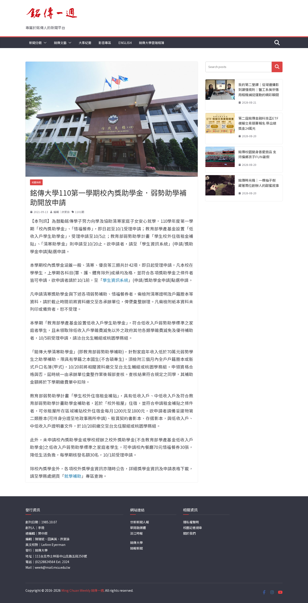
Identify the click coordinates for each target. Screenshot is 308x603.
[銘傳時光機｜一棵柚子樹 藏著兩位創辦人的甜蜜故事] (220, 188)
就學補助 (72, 476)
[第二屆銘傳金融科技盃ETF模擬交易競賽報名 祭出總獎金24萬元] (220, 128)
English (125, 42)
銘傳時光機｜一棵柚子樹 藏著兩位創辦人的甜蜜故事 (258, 183)
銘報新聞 (136, 548)
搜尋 (277, 67)
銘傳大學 (136, 542)
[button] (44, 42)
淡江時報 (136, 533)
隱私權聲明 (191, 522)
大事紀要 (85, 42)
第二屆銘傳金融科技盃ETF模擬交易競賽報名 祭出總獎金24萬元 (258, 123)
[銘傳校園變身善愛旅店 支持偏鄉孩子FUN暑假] (220, 160)
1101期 (79, 212)
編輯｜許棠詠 (61, 212)
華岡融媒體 (138, 527)
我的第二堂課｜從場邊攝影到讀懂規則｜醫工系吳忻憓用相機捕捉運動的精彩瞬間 (258, 89)
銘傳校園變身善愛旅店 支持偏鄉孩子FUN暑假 (257, 154)
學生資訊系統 (115, 280)
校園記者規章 (192, 527)
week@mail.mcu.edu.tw (52, 567)
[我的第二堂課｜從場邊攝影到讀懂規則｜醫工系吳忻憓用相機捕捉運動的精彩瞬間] (220, 94)
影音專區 (105, 42)
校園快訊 (36, 182)
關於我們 (189, 533)
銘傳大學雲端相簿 (151, 42)
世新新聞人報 (139, 522)
